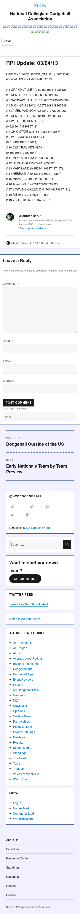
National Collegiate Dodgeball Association (40, 16)
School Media (22, 747)
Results (45, 243)
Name (8, 340)
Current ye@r (15, 408)
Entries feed (21, 808)
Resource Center (17, 858)
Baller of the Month (25, 663)
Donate (11, 895)
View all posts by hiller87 (32, 228)
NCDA (9, 907)
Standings (19, 753)
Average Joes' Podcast (28, 658)
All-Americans (22, 642)
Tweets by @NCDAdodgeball (28, 604)
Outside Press (22, 716)
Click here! (25, 578)
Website (9, 380)
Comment (11, 284)
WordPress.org (23, 819)
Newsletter (20, 705)
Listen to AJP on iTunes (25, 619)
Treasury (19, 768)
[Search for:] (36, 544)
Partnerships (21, 721)
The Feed (56, 243)
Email (8, 360)
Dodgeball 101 (23, 669)
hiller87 (15, 243)
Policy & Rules (23, 726)
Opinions (19, 711)
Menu (7, 41)
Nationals (19, 695)
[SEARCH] (67, 544)
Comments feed (23, 813)
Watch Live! (20, 779)
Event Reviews (23, 679)
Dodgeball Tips (23, 674)
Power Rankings (24, 732)
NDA (16, 700)
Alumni (17, 653)
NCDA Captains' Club (36, 528)
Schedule (12, 849)
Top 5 (16, 763)
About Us (12, 840)
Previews (19, 737)
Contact (11, 886)
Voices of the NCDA (26, 774)
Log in (17, 803)
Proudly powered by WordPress (33, 907)
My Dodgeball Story (26, 690)
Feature (18, 684)
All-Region (20, 648)
